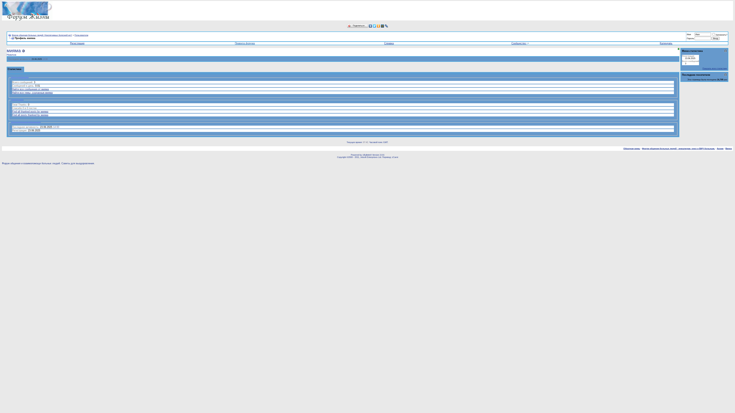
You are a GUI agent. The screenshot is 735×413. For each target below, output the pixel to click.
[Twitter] (374, 26)
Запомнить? (721, 35)
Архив (720, 148)
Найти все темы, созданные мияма (32, 92)
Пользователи (81, 35)
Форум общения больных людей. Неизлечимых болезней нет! (42, 35)
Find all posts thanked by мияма (30, 115)
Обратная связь (631, 148)
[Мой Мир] (383, 26)
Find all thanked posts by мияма (30, 111)
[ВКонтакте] (370, 26)
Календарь (666, 43)
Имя (689, 34)
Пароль (690, 38)
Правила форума (245, 43)
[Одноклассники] (378, 26)
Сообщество (518, 43)
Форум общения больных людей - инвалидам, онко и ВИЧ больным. (678, 148)
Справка (389, 43)
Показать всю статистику (714, 68)
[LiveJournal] (387, 26)
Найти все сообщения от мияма (30, 89)
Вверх (728, 148)
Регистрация (77, 43)
